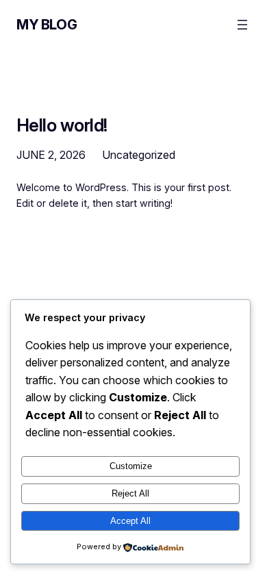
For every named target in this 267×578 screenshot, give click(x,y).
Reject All (130, 493)
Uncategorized (138, 155)
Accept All (130, 521)
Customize (131, 466)
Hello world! (61, 125)
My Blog (46, 24)
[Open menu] (242, 24)
